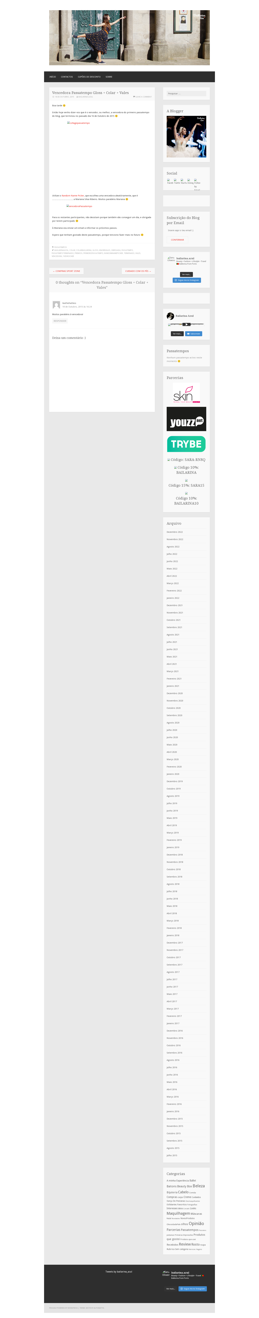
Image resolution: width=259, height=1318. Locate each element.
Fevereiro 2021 (174, 678)
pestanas (170, 1235)
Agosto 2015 (173, 1148)
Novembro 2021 (175, 612)
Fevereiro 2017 (174, 1016)
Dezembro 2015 (175, 1118)
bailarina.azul (85, 97)
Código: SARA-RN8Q (187, 459)
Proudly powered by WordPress (63, 1308)
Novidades (176, 1219)
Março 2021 (173, 671)
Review (185, 1244)
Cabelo (183, 1192)
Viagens (199, 1249)
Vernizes (192, 1249)
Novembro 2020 (175, 700)
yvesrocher (68, 256)
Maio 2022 (172, 568)
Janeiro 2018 (173, 935)
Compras (172, 1197)
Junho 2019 (172, 810)
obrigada (116, 250)
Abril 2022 (172, 576)
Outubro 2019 (174, 788)
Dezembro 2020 (175, 693)
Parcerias (173, 1230)
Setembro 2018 (174, 876)
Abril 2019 (172, 825)
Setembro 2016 (174, 1052)
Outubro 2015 (174, 1133)
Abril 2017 (172, 1001)
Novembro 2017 (175, 950)
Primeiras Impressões (184, 1235)
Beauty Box (184, 1186)
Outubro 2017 (174, 957)
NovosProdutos (187, 1218)
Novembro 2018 (175, 862)
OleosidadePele (173, 1224)
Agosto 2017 (173, 972)
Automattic (99, 1308)
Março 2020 (173, 759)
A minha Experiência (178, 1180)
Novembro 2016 (175, 1038)
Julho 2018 (172, 891)
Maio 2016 (172, 1082)
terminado (129, 253)
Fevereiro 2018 (174, 928)
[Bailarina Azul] (129, 64)
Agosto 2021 (173, 634)
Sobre (109, 77)
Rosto (195, 1244)
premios (78, 253)
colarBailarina (84, 250)
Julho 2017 (172, 979)
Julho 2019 (172, 803)
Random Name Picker (73, 195)
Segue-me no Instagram (188, 280)
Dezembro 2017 (175, 942)
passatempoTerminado (63, 253)
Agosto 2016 (173, 1060)
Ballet (192, 1180)
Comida (192, 1193)
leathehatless (69, 303)
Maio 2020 (172, 744)
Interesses (172, 1208)
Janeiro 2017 (173, 1023)
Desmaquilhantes (193, 1201)
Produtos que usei (188, 1239)
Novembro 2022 (175, 539)
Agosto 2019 (173, 796)
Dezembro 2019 (175, 781)
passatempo (127, 250)
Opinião (196, 1223)
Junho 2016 (172, 1074)
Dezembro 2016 (175, 1030)
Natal (169, 1218)
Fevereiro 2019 (174, 840)
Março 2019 (173, 832)
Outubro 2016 (174, 1045)
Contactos (67, 77)
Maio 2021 (172, 656)
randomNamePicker (113, 253)
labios (180, 1208)
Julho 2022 (172, 554)
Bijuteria (172, 1192)
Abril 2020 (172, 752)
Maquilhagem (178, 1213)
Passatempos (60, 247)
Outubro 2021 (174, 620)
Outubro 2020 (174, 708)
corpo (180, 1197)
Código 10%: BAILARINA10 (186, 500)
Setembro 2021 (174, 627)
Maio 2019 (172, 818)
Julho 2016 (172, 1067)
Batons (172, 1186)
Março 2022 (173, 583)
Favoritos (182, 1204)
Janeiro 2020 (173, 774)
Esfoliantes (172, 1204)
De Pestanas (179, 1201)
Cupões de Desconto (89, 77)
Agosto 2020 (173, 722)
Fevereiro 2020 (174, 766)
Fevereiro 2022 (174, 590)
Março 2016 (173, 1096)
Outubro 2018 (174, 869)
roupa (203, 1245)
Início (52, 77)
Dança (169, 1201)
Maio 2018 (172, 906)
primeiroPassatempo (93, 253)
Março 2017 (173, 1008)
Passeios (202, 1230)
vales (137, 253)
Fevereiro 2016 (174, 1104)
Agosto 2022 (173, 546)
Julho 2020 (172, 730)
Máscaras (196, 1213)
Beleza (199, 1185)
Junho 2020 (172, 737)
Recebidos (172, 1244)
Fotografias (192, 1205)
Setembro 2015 (174, 1140)
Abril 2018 (172, 913)
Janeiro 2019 (173, 847)
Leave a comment (144, 97)
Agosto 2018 (173, 884)
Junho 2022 (172, 561)
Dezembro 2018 (175, 854)
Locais (186, 1209)
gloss (95, 250)
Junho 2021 (172, 649)
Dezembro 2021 (175, 605)
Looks (193, 1208)
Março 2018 (173, 920)
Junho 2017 (172, 986)
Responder (60, 321)
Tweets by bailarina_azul (118, 1271)
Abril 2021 (172, 664)
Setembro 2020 (174, 715)
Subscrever (195, 334)
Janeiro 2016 (173, 1111)
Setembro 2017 (174, 964)
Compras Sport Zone (66, 271)
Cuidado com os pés (138, 271)
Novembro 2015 (175, 1126)
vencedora (57, 256)
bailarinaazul (61, 250)
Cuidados (196, 1197)
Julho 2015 (172, 1155)
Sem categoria (181, 1249)
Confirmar (177, 239)
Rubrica (170, 1249)
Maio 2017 (172, 994)
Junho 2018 (172, 898)
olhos (184, 1224)
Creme (187, 1197)
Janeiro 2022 (173, 598)
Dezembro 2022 (175, 532)
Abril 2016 (172, 1089)
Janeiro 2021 (173, 686)
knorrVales (104, 250)
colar (72, 250)
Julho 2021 (172, 642)
